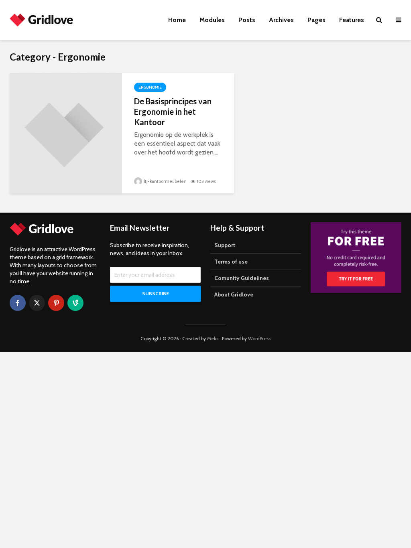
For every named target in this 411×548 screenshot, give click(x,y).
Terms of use (231, 261)
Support (224, 245)
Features (351, 20)
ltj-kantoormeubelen (165, 181)
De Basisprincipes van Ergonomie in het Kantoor (173, 111)
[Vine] (75, 303)
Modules (212, 20)
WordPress (259, 338)
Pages (316, 20)
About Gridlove (233, 294)
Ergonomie (150, 87)
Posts (246, 20)
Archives (281, 20)
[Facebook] (18, 303)
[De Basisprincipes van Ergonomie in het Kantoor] (66, 132)
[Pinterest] (56, 303)
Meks (212, 338)
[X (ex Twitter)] (37, 303)
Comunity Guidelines (241, 278)
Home (177, 20)
